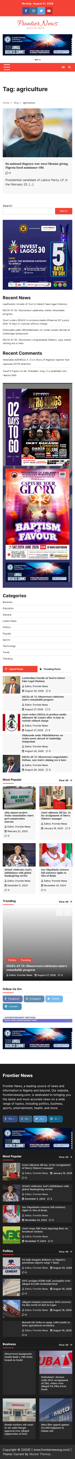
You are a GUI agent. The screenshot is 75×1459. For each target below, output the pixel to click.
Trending (8, 658)
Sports (6, 639)
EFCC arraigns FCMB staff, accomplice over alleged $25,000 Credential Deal (46, 1282)
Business (8, 602)
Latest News (10, 621)
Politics (7, 627)
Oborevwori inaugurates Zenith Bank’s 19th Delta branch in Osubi (18, 1356)
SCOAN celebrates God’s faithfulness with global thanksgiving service (18, 872)
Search (7, 206)
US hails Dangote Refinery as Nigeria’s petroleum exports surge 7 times (43, 1261)
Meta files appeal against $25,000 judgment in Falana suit (55, 1427)
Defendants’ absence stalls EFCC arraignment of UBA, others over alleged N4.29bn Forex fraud (54, 1383)
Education (8, 608)
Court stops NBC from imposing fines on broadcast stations (45, 1230)
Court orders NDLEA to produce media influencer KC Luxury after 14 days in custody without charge (44, 717)
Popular (7, 633)
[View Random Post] (63, 67)
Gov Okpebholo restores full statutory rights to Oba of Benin (55, 872)
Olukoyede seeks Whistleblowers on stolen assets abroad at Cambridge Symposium (42, 738)
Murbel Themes (39, 1454)
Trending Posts (52, 669)
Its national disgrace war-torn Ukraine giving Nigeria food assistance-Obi (36, 165)
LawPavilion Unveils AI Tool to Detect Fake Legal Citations (35, 304)
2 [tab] (40, 59)
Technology (9, 646)
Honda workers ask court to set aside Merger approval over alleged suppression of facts (19, 1429)
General (7, 614)
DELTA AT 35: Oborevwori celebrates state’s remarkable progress (43, 698)
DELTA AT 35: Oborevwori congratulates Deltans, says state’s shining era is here (45, 758)
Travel (6, 652)
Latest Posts (16, 669)
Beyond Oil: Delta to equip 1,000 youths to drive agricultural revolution (46, 1324)
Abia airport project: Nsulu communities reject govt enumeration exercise (19, 817)
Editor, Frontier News (36, 686)
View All (63, 780)
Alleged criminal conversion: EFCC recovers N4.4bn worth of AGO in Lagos (46, 1303)
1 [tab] (36, 59)
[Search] (69, 67)
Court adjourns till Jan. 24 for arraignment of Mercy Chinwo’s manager (55, 815)
